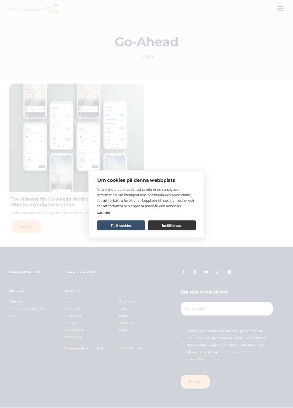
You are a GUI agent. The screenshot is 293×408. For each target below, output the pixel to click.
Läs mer (103, 212)
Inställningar (172, 225)
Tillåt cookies (121, 225)
